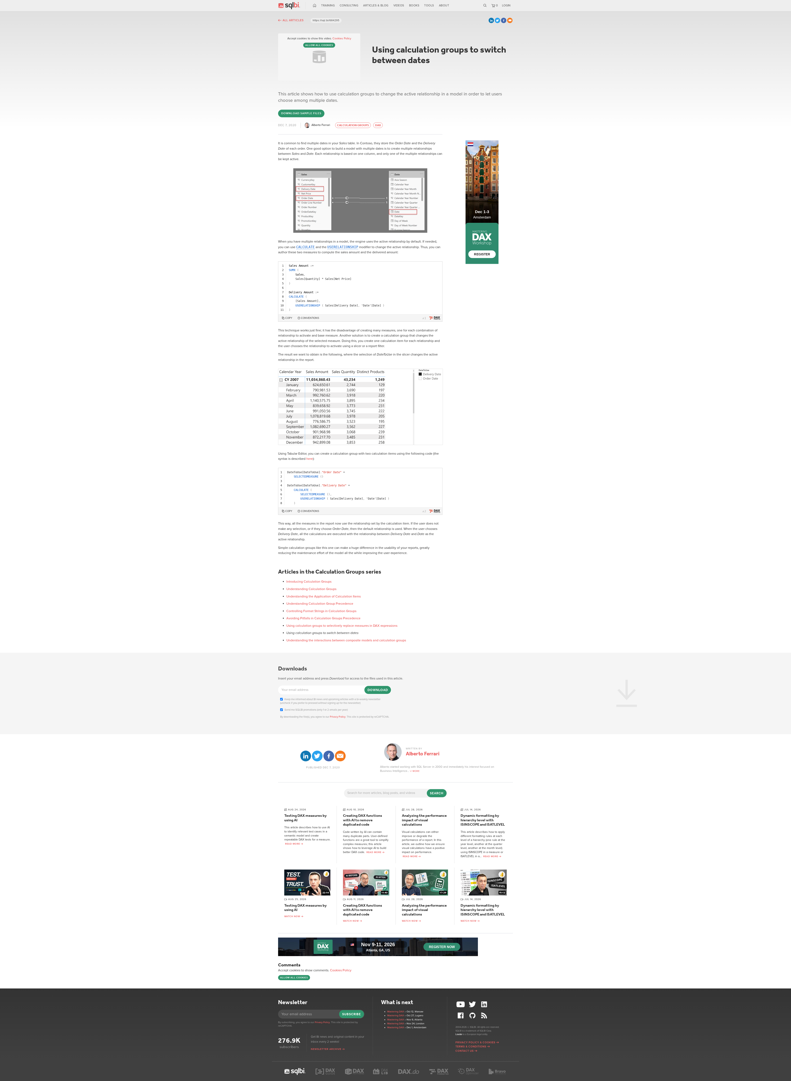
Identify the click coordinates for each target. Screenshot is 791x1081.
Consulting (349, 5)
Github (473, 1015)
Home (314, 5)
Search (485, 5)
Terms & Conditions (470, 1046)
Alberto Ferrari (320, 125)
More (416, 771)
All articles (293, 20)
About (444, 5)
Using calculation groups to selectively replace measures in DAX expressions (341, 626)
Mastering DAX (395, 1011)
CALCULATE (305, 247)
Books (414, 5)
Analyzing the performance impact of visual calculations (424, 820)
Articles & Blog (375, 5)
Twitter (497, 20)
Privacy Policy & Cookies (475, 1042)
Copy (288, 318)
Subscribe (351, 1014)
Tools (429, 5)
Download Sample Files (301, 113)
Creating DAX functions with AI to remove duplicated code (362, 820)
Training (328, 5)
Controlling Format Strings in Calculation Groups (321, 611)
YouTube (461, 1004)
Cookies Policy (341, 38)
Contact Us (464, 1051)
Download (377, 690)
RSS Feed (484, 1015)
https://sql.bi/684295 (326, 20)
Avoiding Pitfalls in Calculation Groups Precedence (323, 618)
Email (510, 20)
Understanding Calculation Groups (311, 589)
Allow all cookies (319, 45)
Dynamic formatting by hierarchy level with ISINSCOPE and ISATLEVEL (483, 820)
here (309, 459)
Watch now (292, 916)
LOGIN (506, 5)
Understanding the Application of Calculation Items (323, 596)
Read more (292, 844)
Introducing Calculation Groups (308, 582)
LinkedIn (491, 20)
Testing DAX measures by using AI (305, 817)
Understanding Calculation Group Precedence (319, 604)
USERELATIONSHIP (342, 247)
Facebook (503, 20)
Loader (458, 1034)
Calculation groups (353, 125)
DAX (378, 125)
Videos (398, 5)
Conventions (310, 318)
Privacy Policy (337, 716)
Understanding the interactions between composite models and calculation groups (346, 640)
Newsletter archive (326, 1049)
